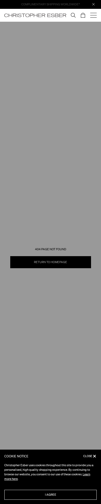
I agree (50, 494)
